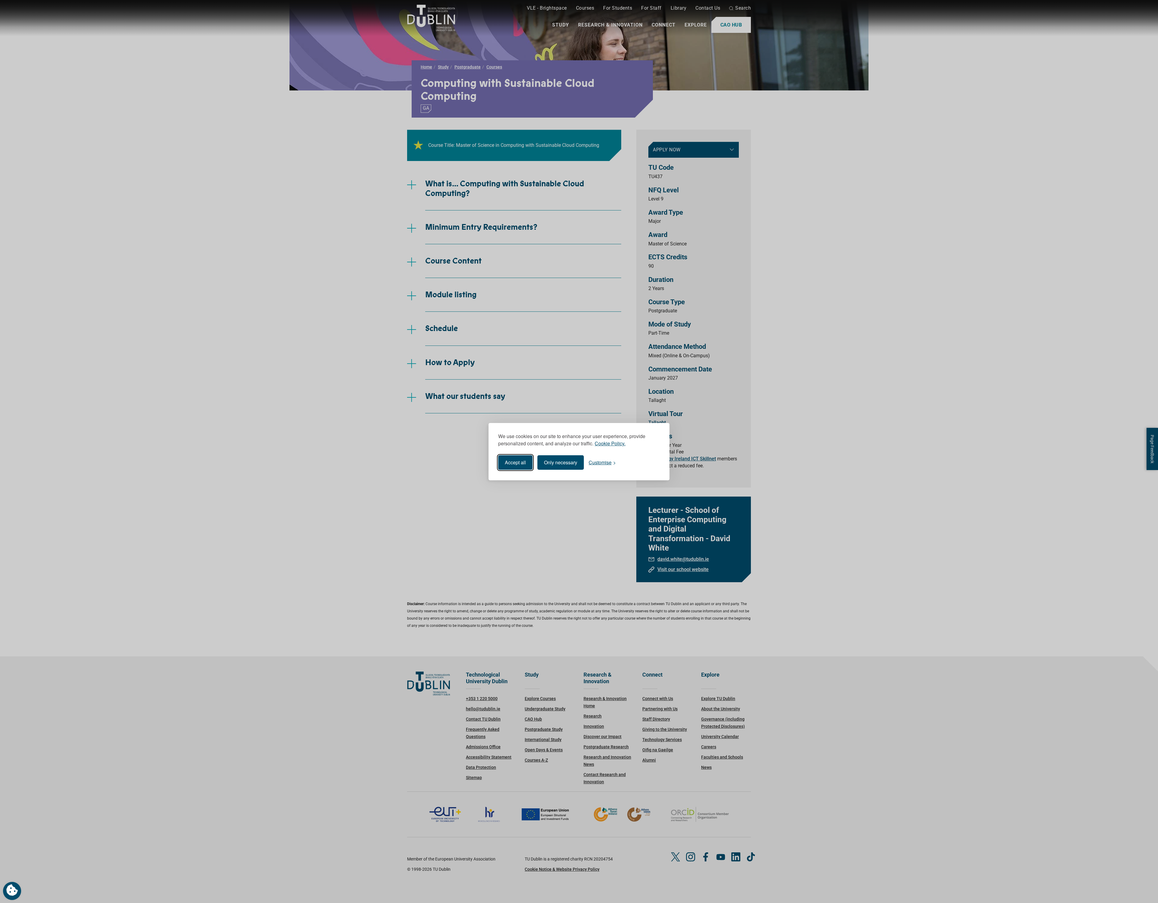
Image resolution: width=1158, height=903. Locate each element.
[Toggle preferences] (12, 891)
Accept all (515, 462)
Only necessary (560, 462)
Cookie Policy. (610, 443)
